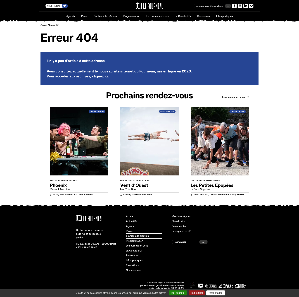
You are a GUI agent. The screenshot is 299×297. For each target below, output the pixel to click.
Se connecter (179, 226)
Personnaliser (215, 293)
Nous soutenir (133, 270)
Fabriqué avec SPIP (182, 231)
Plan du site (178, 221)
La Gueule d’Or (183, 16)
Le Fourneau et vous (157, 16)
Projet (84, 16)
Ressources (203, 16)
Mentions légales (181, 216)
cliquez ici (100, 76)
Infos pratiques (224, 16)
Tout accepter (178, 293)
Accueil (43, 25)
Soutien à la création (105, 16)
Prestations (132, 265)
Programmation (131, 16)
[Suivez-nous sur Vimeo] (251, 6)
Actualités (131, 221)
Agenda (70, 16)
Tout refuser (196, 293)
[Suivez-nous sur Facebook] (234, 6)
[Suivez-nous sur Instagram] (240, 6)
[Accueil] (149, 5)
